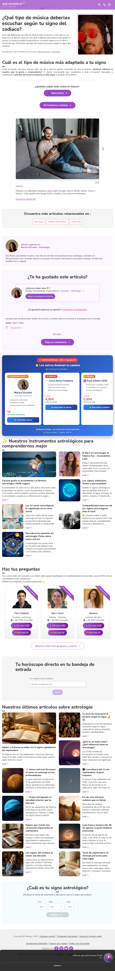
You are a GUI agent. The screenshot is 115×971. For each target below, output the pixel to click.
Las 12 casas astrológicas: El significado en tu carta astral (40, 508)
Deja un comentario (56, 342)
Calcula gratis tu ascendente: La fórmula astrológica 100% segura (24, 482)
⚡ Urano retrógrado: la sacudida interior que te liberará (38, 800)
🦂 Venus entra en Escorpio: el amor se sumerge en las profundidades (41, 772)
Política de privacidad (79, 943)
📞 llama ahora (56, 93)
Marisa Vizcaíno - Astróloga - (49, 52)
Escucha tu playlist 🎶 (26, 199)
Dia (39, 902)
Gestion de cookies (58, 943)
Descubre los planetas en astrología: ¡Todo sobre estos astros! (40, 536)
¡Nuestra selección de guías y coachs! (56, 646)
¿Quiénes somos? (47, 936)
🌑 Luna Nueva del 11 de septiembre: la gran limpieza (95, 772)
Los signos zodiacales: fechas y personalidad (94, 482)
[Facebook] (56, 948)
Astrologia (38, 221)
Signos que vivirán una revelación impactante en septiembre (39, 828)
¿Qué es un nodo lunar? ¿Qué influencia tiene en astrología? (95, 744)
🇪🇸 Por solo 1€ (21, 632)
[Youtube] (66, 948)
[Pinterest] (71, 948)
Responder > (17, 328)
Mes (51, 902)
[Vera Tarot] (57, 609)
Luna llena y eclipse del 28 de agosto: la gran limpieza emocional (97, 828)
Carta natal (76, 221)
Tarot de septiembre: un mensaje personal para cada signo (95, 855)
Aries (49, 191)
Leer (4, 500)
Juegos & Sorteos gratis (90, 936)
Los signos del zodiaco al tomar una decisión (39, 854)
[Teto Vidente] (21, 609)
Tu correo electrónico (41, 679)
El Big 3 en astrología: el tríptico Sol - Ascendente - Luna (96, 455)
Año (69, 902)
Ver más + (57, 334)
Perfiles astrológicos (57, 221)
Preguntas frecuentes (67, 936)
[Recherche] (99, 4)
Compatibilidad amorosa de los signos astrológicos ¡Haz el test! (97, 508)
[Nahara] (93, 609)
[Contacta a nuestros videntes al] (105, 4)
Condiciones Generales (37, 943)
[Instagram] (61, 948)
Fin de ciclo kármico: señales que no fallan (94, 799)
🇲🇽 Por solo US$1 (21, 625)
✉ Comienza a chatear (56, 105)
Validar (57, 692)
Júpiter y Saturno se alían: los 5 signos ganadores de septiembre (29, 749)
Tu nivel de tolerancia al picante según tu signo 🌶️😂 (96, 716)
